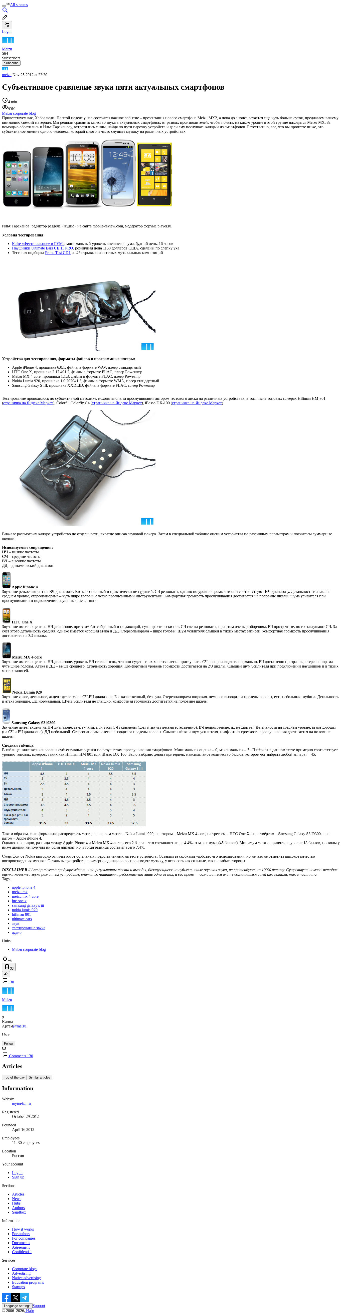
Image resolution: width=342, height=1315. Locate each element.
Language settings (17, 1306)
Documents (21, 1243)
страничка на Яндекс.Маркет (28, 403)
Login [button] (7, 31)
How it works (23, 1229)
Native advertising (26, 1278)
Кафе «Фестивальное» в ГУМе (38, 243)
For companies (23, 1238)
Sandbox (19, 1212)
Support (39, 1305)
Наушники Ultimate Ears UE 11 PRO (42, 248)
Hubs (16, 1203)
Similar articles (39, 1077)
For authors (21, 1234)
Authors (18, 1208)
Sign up (18, 1177)
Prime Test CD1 (58, 252)
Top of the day (14, 1077)
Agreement (21, 1247)
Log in (17, 1172)
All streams (19, 5)
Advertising (21, 1273)
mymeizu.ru (21, 1103)
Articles (18, 1194)
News (16, 1199)
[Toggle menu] (4, 6)
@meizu (19, 1026)
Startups (18, 1287)
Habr (29, 1310)
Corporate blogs (24, 1269)
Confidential (22, 1252)
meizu (7, 75)
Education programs (28, 1282)
